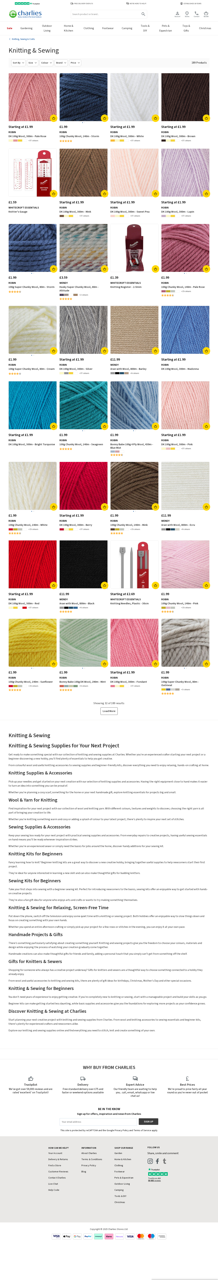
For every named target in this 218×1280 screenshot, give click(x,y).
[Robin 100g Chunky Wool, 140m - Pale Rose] (163, 291)
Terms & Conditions (91, 1159)
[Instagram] (150, 1161)
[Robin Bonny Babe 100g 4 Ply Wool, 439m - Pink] (117, 452)
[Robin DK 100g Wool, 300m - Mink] (62, 216)
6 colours (135, 373)
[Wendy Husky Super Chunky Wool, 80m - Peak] (66, 295)
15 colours (186, 291)
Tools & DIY (120, 1196)
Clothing (118, 1165)
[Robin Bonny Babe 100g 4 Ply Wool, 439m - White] (122, 452)
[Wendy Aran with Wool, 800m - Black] (117, 373)
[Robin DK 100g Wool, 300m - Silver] (66, 373)
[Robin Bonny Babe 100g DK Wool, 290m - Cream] (71, 686)
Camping (119, 1190)
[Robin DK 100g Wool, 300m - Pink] (168, 449)
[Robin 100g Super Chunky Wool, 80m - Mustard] (163, 689)
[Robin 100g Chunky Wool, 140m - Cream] (173, 291)
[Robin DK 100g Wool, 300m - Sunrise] (20, 140)
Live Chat (53, 1184)
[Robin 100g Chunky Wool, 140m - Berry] (11, 529)
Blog (83, 1171)
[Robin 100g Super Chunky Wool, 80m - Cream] (173, 689)
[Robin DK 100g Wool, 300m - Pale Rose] (15, 140)
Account (177, 16)
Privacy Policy (88, 1165)
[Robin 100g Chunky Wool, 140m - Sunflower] (168, 291)
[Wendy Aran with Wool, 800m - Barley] (126, 373)
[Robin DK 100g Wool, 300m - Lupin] (163, 216)
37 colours (33, 140)
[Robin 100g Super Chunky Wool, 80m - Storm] (168, 689)
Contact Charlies (57, 1178)
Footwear (119, 1171)
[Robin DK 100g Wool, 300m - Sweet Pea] (113, 216)
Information (88, 1148)
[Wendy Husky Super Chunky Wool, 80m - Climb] (75, 295)
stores (187, 16)
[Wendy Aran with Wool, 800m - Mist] (113, 373)
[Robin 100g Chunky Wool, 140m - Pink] (168, 608)
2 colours (84, 294)
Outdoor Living (122, 1184)
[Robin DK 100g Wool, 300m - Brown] (163, 140)
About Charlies (89, 1153)
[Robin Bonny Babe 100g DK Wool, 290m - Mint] (75, 686)
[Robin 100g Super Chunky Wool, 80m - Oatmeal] (177, 689)
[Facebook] (157, 1161)
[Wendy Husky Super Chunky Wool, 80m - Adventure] (62, 295)
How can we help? (58, 1148)
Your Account (55, 1153)
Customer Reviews (58, 1171)
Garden (118, 1153)
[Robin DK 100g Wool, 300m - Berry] (62, 529)
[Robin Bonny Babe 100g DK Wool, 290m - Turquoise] (66, 686)
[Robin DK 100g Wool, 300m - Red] (24, 608)
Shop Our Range (123, 1148)
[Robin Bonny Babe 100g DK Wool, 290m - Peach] (62, 686)
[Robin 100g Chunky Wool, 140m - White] (177, 291)
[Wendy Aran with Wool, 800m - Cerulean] (122, 373)
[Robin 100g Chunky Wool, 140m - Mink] (113, 529)
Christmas (119, 1202)
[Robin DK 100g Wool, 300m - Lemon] (11, 140)
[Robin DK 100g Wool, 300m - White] (24, 140)
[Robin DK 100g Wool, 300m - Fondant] (113, 686)
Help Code (53, 1190)
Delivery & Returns (58, 1159)
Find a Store (54, 1165)
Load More (109, 711)
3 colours (186, 689)
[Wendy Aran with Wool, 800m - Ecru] (177, 529)
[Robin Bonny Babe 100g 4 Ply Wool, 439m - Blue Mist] (113, 452)
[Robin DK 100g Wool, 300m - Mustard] (113, 140)
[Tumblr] (164, 1161)
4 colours (84, 686)
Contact (196, 16)
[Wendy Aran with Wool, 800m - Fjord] (75, 608)
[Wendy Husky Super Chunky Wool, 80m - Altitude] (71, 295)
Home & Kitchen (122, 1159)
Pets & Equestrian (123, 1178)
